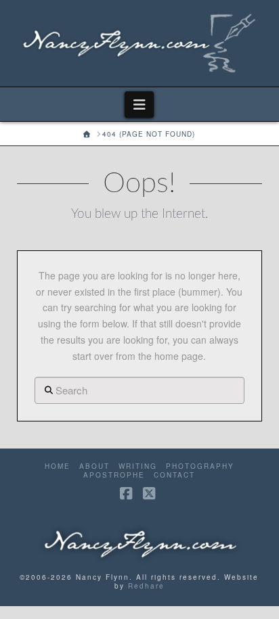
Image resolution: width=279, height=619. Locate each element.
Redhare (146, 586)
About (94, 466)
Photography (200, 466)
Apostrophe (114, 475)
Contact (174, 475)
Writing (138, 466)
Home (57, 466)
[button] (139, 104)
